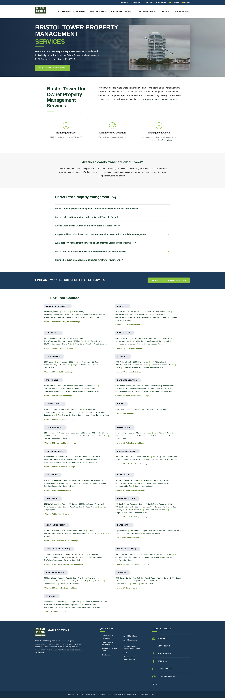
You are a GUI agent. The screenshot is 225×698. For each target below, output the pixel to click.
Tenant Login (124, 2)
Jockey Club (83, 554)
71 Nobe (91, 530)
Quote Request (182, 12)
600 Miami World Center (55, 436)
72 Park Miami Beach (81, 533)
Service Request (160, 2)
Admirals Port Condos (159, 365)
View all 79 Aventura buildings (129, 372)
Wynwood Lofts (98, 607)
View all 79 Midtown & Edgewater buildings (62, 322)
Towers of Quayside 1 (72, 560)
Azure (159, 578)
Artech (117, 368)
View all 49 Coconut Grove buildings (60, 419)
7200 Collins (95, 533)
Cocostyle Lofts (49, 415)
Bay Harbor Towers (142, 391)
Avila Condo (66, 581)
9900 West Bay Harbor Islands (162, 386)
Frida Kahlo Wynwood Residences (94, 602)
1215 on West (79, 341)
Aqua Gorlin (104, 507)
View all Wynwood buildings (55, 611)
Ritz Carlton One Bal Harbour (72, 391)
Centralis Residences (52, 439)
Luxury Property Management (107, 637)
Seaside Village (167, 436)
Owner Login (148, 2)
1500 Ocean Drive (93, 341)
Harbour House (65, 388)
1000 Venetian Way (76, 338)
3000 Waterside (95, 457)
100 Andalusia (49, 362)
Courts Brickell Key (165, 338)
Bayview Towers (121, 530)
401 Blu (47, 530)
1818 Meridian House (52, 344)
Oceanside (170, 433)
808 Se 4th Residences (69, 459)
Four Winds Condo (122, 584)
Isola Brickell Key (138, 341)
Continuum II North (152, 557)
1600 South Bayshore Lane (54, 409)
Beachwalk (164, 459)
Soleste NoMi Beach (51, 557)
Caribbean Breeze (50, 584)
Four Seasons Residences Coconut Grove (73, 415)
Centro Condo (67, 439)
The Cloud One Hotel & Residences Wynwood (61, 604)
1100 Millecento (133, 312)
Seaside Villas (120, 439)
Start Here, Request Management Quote (168, 280)
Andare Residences (90, 462)
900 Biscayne (71, 436)
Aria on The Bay (50, 317)
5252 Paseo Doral (122, 409)
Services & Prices (98, 12)
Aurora (92, 578)
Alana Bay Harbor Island (160, 388)
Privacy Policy (117, 694)
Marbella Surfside (147, 584)
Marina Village (159, 433)
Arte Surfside (138, 578)
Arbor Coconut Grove (74, 409)
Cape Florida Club (149, 480)
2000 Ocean (130, 457)
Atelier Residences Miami (151, 317)
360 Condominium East (124, 507)
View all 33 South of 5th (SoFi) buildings (133, 564)
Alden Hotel (99, 504)
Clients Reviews (107, 655)
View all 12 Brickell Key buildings (130, 348)
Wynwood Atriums (84, 607)
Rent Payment (136, 2)
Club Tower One (134, 483)
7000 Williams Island (140, 365)
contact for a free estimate (162, 140)
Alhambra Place (75, 462)
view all (154, 684)
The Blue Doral (161, 409)
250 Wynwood (49, 602)
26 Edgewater (76, 314)
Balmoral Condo (91, 386)
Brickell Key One (135, 338)
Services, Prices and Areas (109, 649)
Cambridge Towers (99, 483)
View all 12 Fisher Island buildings (130, 443)
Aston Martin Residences (88, 436)
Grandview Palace (141, 513)
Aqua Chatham (91, 507)
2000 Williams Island (140, 362)
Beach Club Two (152, 459)
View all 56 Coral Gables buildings (59, 372)
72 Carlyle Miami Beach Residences (57, 533)
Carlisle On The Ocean (172, 578)
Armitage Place (121, 557)
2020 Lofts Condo (50, 504)
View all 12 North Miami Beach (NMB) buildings (64, 564)
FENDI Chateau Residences (158, 581)
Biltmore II (95, 365)
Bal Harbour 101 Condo (53, 386)
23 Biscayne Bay (78, 312)
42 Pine (62, 504)
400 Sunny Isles (50, 578)
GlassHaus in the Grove (100, 415)
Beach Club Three (136, 459)
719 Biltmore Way (50, 365)
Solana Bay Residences (151, 533)
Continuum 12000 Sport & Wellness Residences (147, 530)
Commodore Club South (144, 486)
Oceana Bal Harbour (51, 391)
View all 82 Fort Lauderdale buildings (60, 467)
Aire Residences (121, 388)
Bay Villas (155, 391)
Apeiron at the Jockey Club (54, 554)
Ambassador (135, 480)
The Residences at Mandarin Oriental (129, 344)
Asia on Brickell (121, 338)
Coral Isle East (71, 554)
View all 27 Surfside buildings (129, 588)
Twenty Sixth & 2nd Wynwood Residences (59, 607)
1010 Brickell (120, 312)
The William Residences (53, 560)
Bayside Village (121, 433)
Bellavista (62, 412)
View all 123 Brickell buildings (129, 324)
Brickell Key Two (150, 338)
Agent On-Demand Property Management (132, 647)
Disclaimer (144, 694)
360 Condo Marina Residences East (128, 504)
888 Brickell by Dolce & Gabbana (127, 317)
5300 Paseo (135, 409)
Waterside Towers (133, 533)
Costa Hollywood (69, 486)
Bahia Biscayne (80, 317)
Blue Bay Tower (121, 510)
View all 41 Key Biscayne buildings (131, 490)
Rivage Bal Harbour (93, 391)
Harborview (147, 433)
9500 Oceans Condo (141, 386)
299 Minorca (85, 362)
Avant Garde (172, 457)
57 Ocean (55, 530)
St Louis (166, 341)
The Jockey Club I (96, 557)
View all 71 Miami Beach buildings (59, 514)
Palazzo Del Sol (136, 436)
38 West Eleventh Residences (67, 433)
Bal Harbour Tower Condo (73, 386)
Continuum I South (136, 557)
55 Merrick (96, 362)
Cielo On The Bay (135, 510)
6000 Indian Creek (86, 504)
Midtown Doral (147, 409)
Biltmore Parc (49, 368)
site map (155, 694)
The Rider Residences (88, 604)
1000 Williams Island (123, 362)
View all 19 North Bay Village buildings (132, 517)
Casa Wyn (60, 602)
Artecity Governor (100, 344)
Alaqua (171, 365)
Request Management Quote (52, 68)
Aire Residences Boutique (139, 388)
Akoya (105, 533)
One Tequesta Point (153, 341)
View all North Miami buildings (127, 537)
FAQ (125, 653)
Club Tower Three (149, 483)
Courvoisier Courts (122, 341)
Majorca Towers (173, 530)
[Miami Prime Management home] (40, 632)
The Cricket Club (67, 557)
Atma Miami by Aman (123, 320)
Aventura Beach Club (52, 581)
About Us (166, 12)
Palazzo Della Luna (152, 436)
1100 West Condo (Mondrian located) (58, 341)
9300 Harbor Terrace (123, 386)
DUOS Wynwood (73, 602)
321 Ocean (134, 554)
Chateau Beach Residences (70, 584)
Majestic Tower (89, 388)
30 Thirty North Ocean (78, 457)
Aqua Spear (50, 510)
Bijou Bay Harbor (167, 391)
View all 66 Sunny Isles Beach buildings (61, 588)
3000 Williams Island (158, 362)
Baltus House (94, 317)
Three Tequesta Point (153, 344)
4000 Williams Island (123, 365)
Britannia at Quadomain (80, 483)
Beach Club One (121, 459)
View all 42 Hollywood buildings (58, 490)
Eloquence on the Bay (123, 513)
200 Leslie (119, 457)
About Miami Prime (131, 636)
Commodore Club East (123, 486)
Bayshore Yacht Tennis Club (165, 507)
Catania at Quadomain (52, 486)
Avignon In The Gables (81, 365)
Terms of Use (131, 694)
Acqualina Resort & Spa (67, 578)
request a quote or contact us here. (161, 99)
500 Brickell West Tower (124, 314)
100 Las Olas (49, 457)
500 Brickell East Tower (161, 312)
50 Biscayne (85, 433)
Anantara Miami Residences (94, 314)
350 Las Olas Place (51, 459)
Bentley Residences (96, 581)
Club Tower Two (164, 483)
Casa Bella (103, 436)
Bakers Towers (64, 483)
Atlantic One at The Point (132, 368)
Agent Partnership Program (130, 641)
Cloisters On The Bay (76, 412)
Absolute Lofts (161, 554)
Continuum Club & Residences (156, 510)
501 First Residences (100, 433)
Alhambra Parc (64, 365)
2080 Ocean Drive (143, 457)
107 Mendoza (62, 362)
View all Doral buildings (124, 413)
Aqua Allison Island (77, 507)
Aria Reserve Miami (65, 317)
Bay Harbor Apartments (124, 391)
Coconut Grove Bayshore (95, 412)
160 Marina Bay (62, 457)
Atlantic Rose (150, 578)
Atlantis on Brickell (170, 317)
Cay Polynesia (120, 483)
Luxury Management (121, 12)
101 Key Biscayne (122, 480)
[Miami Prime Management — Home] (40, 11)
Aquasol (47, 536)
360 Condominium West (144, 507)
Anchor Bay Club (159, 457)
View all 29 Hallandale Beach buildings (132, 464)
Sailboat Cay (120, 533)
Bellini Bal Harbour (51, 388)
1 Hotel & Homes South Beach (55, 338)
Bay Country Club (79, 581)
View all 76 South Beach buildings (59, 348)
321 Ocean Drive (147, 554)
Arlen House (82, 578)
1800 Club (65, 312)
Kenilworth (77, 388)
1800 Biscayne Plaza (51, 312)
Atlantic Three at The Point (153, 368)
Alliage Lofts (79, 344)
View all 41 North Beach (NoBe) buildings (61, 541)
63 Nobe (82, 530)
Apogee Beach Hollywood (93, 480)
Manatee (135, 584)
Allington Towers (75, 480)
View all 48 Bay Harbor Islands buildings (133, 395)
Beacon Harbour (50, 412)
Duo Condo (175, 459)
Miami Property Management (71, 12)
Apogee (171, 554)
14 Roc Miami (49, 433)
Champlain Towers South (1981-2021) (131, 581)
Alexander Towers (60, 480)
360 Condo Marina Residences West (158, 504)
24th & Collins (67, 344)
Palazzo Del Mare (122, 436)
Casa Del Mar (164, 480)
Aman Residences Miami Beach (56, 507)
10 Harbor (47, 480)
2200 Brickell (146, 312)
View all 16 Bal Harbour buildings (58, 395)
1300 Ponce (73, 362)
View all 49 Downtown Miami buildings (60, 443)
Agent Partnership (145, 12)
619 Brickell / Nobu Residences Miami (149, 314)
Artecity (89, 344)
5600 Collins (72, 504)
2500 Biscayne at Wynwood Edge (56, 314)
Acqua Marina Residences (90, 459)
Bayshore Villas (90, 409)
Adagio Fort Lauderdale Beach (55, 462)
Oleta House (95, 554)
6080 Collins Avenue (69, 530)
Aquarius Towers (50, 483)
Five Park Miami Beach (124, 560)
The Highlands (81, 557)
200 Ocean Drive (121, 554)
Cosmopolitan (167, 557)
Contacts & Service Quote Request (131, 658)
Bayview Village (135, 433)
